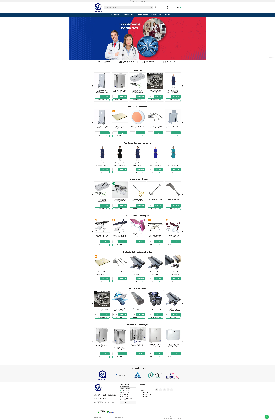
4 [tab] (271, 57)
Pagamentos (143, 390)
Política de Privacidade (145, 394)
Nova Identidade (144, 388)
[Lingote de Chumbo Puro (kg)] (137, 304)
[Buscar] (151, 7)
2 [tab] (269, 57)
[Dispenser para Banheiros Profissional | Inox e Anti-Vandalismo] (137, 343)
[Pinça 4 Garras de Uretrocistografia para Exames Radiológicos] (137, 87)
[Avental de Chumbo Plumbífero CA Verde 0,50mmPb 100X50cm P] (173, 159)
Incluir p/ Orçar (105, 96)
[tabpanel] (137, 38)
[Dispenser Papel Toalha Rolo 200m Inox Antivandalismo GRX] (173, 343)
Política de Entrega (144, 392)
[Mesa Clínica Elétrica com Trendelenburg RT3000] (102, 232)
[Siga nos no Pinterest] (168, 389)
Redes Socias (143, 400)
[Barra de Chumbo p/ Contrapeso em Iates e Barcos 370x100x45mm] (120, 304)
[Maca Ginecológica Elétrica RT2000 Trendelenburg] (120, 232)
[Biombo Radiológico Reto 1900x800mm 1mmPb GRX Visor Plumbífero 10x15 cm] (102, 87)
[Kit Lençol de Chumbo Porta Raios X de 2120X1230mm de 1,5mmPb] (137, 268)
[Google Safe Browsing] (110, 411)
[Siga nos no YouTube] (160, 389)
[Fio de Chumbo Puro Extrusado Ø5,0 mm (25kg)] (155, 304)
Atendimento (143, 398)
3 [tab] (270, 57)
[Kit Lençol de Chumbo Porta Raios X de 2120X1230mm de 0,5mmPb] (155, 268)
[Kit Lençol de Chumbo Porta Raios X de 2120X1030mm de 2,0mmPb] (173, 268)
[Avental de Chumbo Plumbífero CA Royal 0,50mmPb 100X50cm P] (155, 159)
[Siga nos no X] (156, 389)
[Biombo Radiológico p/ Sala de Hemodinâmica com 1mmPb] (173, 123)
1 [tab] (268, 57)
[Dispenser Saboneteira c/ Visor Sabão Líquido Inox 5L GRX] (120, 87)
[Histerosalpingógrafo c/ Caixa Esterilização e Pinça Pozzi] (120, 196)
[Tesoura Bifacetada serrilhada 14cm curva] (137, 196)
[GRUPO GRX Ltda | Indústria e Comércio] (98, 7)
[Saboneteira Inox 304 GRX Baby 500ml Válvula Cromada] (120, 343)
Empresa (142, 387)
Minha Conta (172, 8)
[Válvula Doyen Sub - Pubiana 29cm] (155, 196)
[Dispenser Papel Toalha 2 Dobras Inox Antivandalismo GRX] (155, 343)
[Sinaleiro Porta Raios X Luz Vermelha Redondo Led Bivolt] (137, 123)
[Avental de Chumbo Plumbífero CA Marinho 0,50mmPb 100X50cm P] (137, 159)
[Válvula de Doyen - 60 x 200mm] (173, 196)
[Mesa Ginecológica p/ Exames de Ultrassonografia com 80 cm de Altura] (137, 232)
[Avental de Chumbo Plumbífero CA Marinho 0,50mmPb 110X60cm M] (173, 87)
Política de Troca (144, 396)
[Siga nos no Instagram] (164, 389)
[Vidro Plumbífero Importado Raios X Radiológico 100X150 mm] (120, 123)
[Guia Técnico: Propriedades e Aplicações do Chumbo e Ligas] (155, 87)
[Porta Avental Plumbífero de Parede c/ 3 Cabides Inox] (155, 123)
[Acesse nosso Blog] (171, 389)
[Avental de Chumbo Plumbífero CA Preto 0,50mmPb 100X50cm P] (120, 159)
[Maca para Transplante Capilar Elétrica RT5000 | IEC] (155, 232)
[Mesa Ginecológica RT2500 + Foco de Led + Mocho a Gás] (173, 232)
